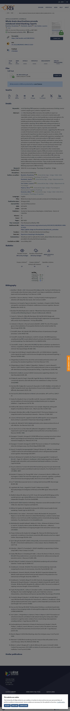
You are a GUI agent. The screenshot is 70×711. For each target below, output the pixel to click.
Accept (7, 705)
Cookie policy (61, 702)
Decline (15, 705)
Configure (23, 705)
